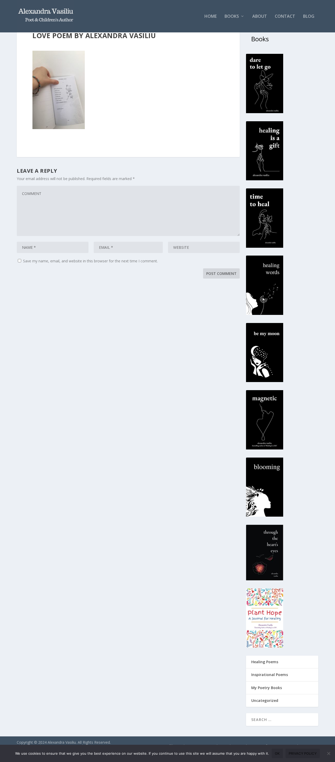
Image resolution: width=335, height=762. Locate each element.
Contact (285, 16)
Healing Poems (264, 661)
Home (210, 16)
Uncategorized (264, 700)
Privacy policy (303, 753)
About (259, 16)
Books (232, 16)
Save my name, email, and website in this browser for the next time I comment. (90, 260)
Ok (277, 753)
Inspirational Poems (269, 674)
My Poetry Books (266, 687)
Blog (308, 16)
